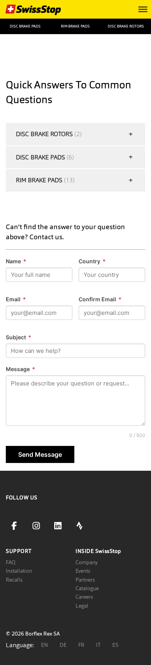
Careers (84, 596)
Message (20, 369)
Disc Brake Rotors (126, 26)
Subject (18, 337)
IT (98, 644)
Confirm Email (100, 299)
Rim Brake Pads (75, 26)
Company (87, 562)
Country (92, 261)
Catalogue (87, 588)
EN (44, 644)
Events (83, 570)
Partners (85, 579)
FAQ (10, 562)
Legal (82, 605)
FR (81, 644)
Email (16, 299)
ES (115, 644)
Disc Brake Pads (25, 26)
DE (63, 644)
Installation (19, 570)
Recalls (14, 579)
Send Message (40, 454)
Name (16, 261)
